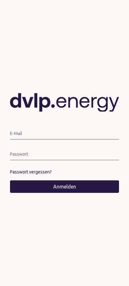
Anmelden (64, 186)
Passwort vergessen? (31, 171)
